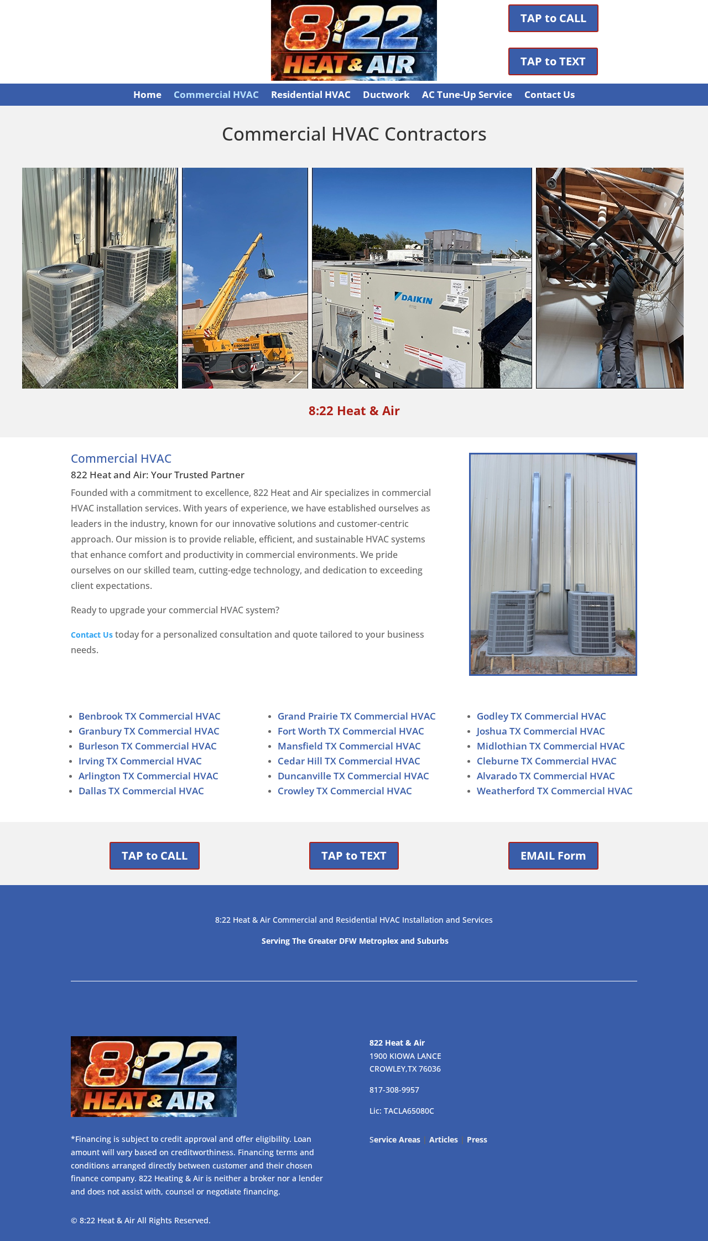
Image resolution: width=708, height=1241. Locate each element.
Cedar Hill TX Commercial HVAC (349, 760)
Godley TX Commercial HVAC (541, 716)
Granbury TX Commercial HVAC (149, 731)
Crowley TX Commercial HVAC (345, 790)
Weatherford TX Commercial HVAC (555, 790)
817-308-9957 (394, 1089)
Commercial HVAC (216, 96)
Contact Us (549, 96)
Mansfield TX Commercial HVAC (349, 746)
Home (147, 96)
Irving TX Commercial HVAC (140, 760)
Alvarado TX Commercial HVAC (546, 775)
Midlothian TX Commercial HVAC (551, 746)
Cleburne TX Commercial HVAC (547, 760)
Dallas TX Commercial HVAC (141, 790)
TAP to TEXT (553, 61)
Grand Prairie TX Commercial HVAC (357, 716)
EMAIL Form (553, 855)
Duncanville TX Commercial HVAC (353, 775)
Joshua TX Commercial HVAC (541, 731)
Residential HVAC (311, 96)
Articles (443, 1139)
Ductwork (386, 96)
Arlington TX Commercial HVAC (148, 775)
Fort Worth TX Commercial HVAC (351, 731)
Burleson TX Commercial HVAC (148, 746)
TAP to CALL (553, 18)
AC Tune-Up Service (467, 96)
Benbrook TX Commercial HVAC (150, 716)
